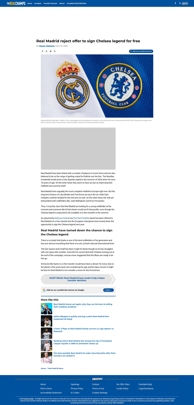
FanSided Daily (145, 384)
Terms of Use (98, 388)
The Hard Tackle (80, 218)
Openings (75, 384)
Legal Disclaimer (146, 388)
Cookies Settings (99, 393)
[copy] (54, 51)
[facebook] (175, 3)
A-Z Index (75, 393)
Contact (95, 384)
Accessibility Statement (51, 393)
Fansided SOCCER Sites (76, 3)
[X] (180, 3)
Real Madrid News (55, 368)
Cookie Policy (122, 388)
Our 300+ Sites (123, 384)
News (30, 3)
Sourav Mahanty (47, 46)
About (62, 3)
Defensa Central (61, 218)
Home (43, 368)
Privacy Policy (77, 388)
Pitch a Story (46, 388)
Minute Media (29, 399)
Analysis (37, 3)
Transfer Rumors (50, 3)
